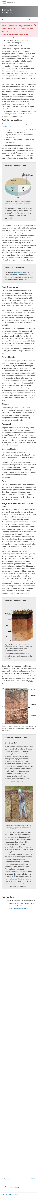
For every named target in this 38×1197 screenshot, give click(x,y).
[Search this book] (29, 19)
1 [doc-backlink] (6, 900)
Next (33, 1179)
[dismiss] (35, 25)
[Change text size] (34, 19)
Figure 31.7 (6, 519)
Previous (6, 1179)
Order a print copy (12, 1187)
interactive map (20, 272)
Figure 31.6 (6, 126)
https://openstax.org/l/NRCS (18, 908)
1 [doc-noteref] (14, 876)
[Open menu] (2, 19)
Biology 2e (8, 10)
